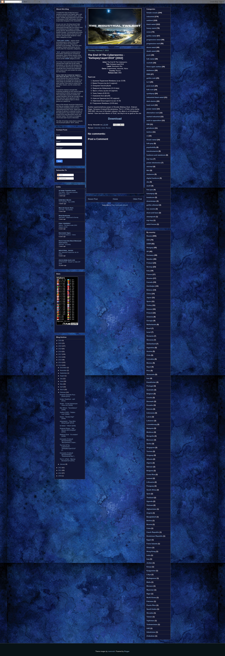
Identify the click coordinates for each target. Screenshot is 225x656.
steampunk (150, 217)
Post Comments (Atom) (120, 205)
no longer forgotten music (67, 190)
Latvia (148, 417)
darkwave (150, 70)
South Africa (151, 490)
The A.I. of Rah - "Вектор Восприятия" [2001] (67, 460)
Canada (149, 282)
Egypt (148, 540)
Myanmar (150, 590)
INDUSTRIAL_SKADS (66, 250)
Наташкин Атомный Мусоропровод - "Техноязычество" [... (67, 454)
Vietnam (149, 505)
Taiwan (149, 617)
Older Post (137, 199)
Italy (148, 271)
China (148, 294)
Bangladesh (151, 517)
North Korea (151, 597)
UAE (148, 628)
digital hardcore (152, 178)
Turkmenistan (151, 624)
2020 (60, 346)
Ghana (149, 547)
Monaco (149, 586)
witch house (151, 224)
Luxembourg (151, 424)
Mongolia (150, 436)
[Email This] (114, 125)
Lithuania (150, 482)
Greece (149, 309)
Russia (108, 128)
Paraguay (150, 486)
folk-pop (149, 143)
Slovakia (149, 613)
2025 (60, 343)
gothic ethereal (152, 205)
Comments (62, 178)
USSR (148, 244)
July (61, 378)
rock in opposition (153, 120)
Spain (148, 301)
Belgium (149, 394)
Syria (148, 494)
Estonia (149, 409)
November (63, 370)
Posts (61, 175)
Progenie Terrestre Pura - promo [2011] (68, 395)
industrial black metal (155, 97)
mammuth (111, 651)
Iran (148, 378)
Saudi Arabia (151, 609)
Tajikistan (150, 621)
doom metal (151, 47)
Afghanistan (151, 509)
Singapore (150, 447)
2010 (60, 473)
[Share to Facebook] (121, 125)
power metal (151, 109)
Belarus (149, 290)
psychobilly (151, 147)
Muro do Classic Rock (66, 208)
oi (147, 136)
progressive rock (153, 43)
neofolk (149, 63)
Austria (149, 351)
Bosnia (149, 524)
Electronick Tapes (65, 233)
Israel (148, 332)
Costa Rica (150, 474)
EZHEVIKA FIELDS (65, 200)
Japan (148, 297)
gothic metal (151, 36)
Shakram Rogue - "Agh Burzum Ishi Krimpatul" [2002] (68, 430)
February (63, 392)
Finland (149, 263)
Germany (150, 255)
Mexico (149, 363)
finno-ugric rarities (153, 67)
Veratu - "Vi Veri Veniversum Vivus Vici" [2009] (68, 404)
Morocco (150, 440)
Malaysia (150, 428)
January (63, 464)
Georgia (149, 321)
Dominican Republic (154, 536)
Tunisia (149, 451)
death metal (151, 51)
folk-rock (150, 90)
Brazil (148, 328)
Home (115, 199)
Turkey (149, 305)
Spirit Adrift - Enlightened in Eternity (68, 217)
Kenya (149, 567)
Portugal (149, 386)
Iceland (149, 478)
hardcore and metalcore (155, 155)
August (62, 376)
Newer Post (93, 199)
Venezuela (150, 374)
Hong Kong (151, 551)
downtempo (151, 201)
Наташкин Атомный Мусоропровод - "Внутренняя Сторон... (68, 440)
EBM (148, 74)
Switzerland (151, 344)
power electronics (153, 163)
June (62, 381)
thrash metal (151, 140)
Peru (148, 371)
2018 (60, 351)
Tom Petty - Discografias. (66, 209)
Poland (149, 313)
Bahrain (149, 467)
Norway (149, 267)
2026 (60, 340)
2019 (60, 349)
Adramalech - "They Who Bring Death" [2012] (68, 422)
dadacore (150, 174)
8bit (148, 170)
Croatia (149, 397)
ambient (149, 20)
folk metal (150, 59)
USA (148, 240)
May (61, 384)
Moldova (149, 432)
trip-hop (149, 220)
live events (150, 209)
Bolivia (149, 520)
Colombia (150, 359)
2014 (60, 362)
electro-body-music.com (67, 260)
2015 (60, 360)
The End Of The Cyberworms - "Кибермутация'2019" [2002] (106, 56)
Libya (148, 574)
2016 (60, 357)
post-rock (150, 86)
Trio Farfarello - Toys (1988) (67, 202)
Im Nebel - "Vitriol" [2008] (68, 426)
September (63, 373)
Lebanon (150, 421)
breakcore (150, 197)
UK (147, 251)
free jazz (149, 190)
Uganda (149, 501)
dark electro (151, 101)
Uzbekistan (150, 632)
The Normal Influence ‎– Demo (67, 234)
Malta (148, 582)
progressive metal (153, 40)
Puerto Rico (151, 605)
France (149, 274)
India (148, 555)
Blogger (126, 651)
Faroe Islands (151, 544)
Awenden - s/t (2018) (65, 244)
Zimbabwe (150, 636)
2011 (60, 470)
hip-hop (149, 159)
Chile (148, 355)
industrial (97, 128)
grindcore (150, 128)
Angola (149, 513)
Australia (150, 390)
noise (103, 128)
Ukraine (149, 278)
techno (149, 132)
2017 (60, 354)
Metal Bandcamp (64, 215)
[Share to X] (118, 125)
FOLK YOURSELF (64, 223)
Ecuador (149, 405)
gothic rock (151, 78)
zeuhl (148, 186)
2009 (60, 476)
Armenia (149, 317)
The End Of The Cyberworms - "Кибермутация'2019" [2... (68, 447)
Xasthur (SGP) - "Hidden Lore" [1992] (67, 413)
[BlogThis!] (116, 125)
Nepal (148, 367)
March (62, 389)
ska (147, 182)
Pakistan (149, 601)
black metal (151, 24)
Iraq (148, 559)
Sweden (149, 259)
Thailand (150, 498)
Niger (148, 594)
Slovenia (149, 340)
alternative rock (152, 113)
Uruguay (149, 455)
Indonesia (150, 413)
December (63, 367)
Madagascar (151, 578)
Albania (149, 459)
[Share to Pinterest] (123, 125)
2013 (60, 365)
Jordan (149, 563)
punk (148, 55)
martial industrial (153, 117)
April (61, 387)
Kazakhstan (151, 382)
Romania (150, 336)
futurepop (150, 193)
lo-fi (148, 82)
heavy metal (151, 28)
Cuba (148, 528)
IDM (148, 124)
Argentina (150, 348)
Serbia (149, 444)
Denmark (150, 401)
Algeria (149, 463)
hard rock (150, 105)
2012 (60, 467)
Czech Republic (152, 532)
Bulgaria (149, 471)
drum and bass (152, 213)
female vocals (152, 13)
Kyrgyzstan (151, 571)
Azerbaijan (150, 286)
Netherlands (151, 324)
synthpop (150, 93)
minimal (149, 166)
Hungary (149, 247)
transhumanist (152, 151)
